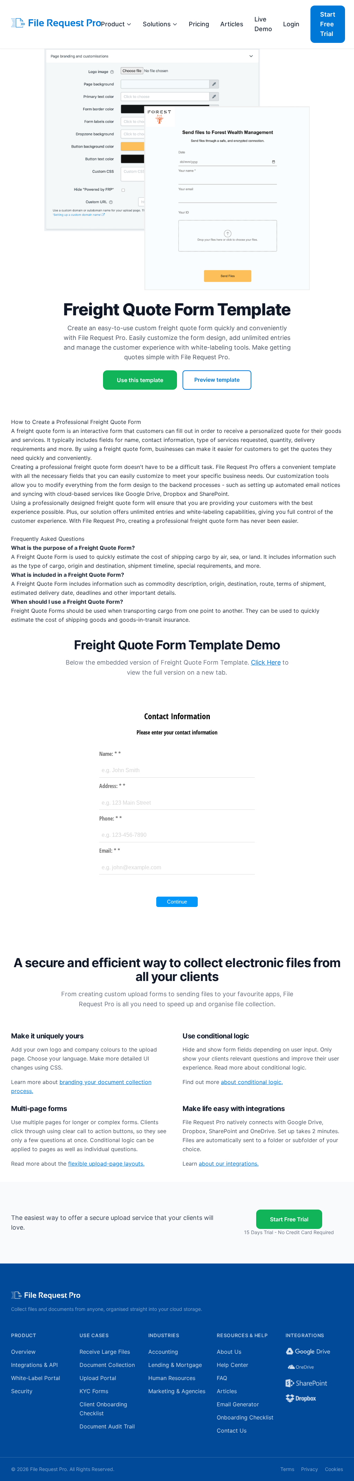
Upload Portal (98, 1377)
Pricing (199, 24)
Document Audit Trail (107, 1426)
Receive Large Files (105, 1351)
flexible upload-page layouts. (106, 1163)
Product (113, 24)
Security (21, 1391)
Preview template (217, 379)
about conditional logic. (252, 1082)
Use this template (140, 380)
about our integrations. (229, 1163)
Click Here (266, 662)
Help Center (232, 1364)
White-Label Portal (35, 1377)
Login (291, 24)
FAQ (222, 1377)
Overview (23, 1351)
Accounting (163, 1351)
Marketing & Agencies (176, 1391)
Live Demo (263, 24)
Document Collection (107, 1364)
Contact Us (231, 1430)
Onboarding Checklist (245, 1417)
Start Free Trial (327, 24)
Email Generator (238, 1404)
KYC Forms (94, 1391)
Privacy (309, 1469)
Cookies (334, 1469)
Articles (231, 24)
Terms (287, 1469)
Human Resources (171, 1377)
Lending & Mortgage (175, 1364)
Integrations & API (34, 1364)
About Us (229, 1351)
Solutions (157, 24)
